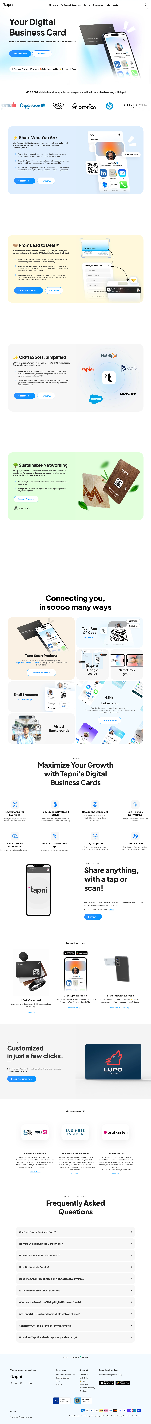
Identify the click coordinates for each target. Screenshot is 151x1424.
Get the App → (89, 637)
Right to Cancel (110, 1416)
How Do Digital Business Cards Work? (41, 1243)
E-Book (59, 1384)
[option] (75, 42)
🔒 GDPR (83, 1381)
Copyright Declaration (123, 1416)
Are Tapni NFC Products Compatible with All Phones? (49, 1313)
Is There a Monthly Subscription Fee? (40, 1290)
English (13, 1411)
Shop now (53, 5)
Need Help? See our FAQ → (120, 1008)
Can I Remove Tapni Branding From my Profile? (46, 1325)
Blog (58, 1381)
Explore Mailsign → (26, 699)
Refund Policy (85, 1416)
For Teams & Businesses (71, 5)
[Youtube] (16, 1383)
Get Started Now (109, 720)
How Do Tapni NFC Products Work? (39, 1255)
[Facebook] (11, 1383)
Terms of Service (74, 1416)
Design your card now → (21, 1079)
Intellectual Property (87, 1388)
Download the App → (75, 1008)
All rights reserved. (26, 1417)
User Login (83, 1391)
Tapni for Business (63, 1378)
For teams (46, 181)
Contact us (84, 1374)
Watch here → (35, 1171)
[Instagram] (21, 1383)
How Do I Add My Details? (34, 1267)
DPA (102, 1416)
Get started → (24, 180)
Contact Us (98, 5)
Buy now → (93, 917)
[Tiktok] (26, 1383)
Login (115, 5)
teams (111, 909)
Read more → (75, 1174)
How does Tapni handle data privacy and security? (48, 1337)
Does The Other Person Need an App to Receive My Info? (51, 1278)
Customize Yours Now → (41, 672)
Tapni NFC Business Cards (27, 662)
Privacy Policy (95, 1416)
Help (108, 5)
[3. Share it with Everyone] (120, 970)
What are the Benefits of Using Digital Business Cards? (50, 1302)
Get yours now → (30, 1012)
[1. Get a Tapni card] (31, 972)
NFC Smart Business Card (65, 1374)
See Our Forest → (26, 499)
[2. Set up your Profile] (75, 970)
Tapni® (18, 1417)
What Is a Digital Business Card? (37, 1231)
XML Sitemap (136, 1416)
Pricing (87, 5)
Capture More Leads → (28, 290)
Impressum (84, 1384)
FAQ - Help (84, 1378)
